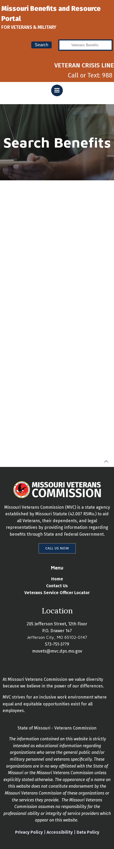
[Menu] (57, 90)
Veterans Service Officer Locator (57, 592)
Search (41, 45)
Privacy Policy (29, 832)
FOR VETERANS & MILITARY (28, 27)
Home (57, 578)
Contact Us (57, 585)
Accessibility (60, 832)
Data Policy (88, 832)
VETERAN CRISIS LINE (84, 65)
